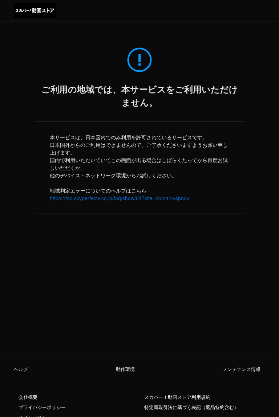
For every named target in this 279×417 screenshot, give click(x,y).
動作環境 (125, 369)
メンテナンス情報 (241, 369)
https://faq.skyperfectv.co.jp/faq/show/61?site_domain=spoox (119, 198)
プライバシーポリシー (42, 407)
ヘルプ (21, 369)
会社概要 (28, 397)
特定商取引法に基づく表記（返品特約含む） (191, 407)
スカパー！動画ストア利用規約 (177, 397)
